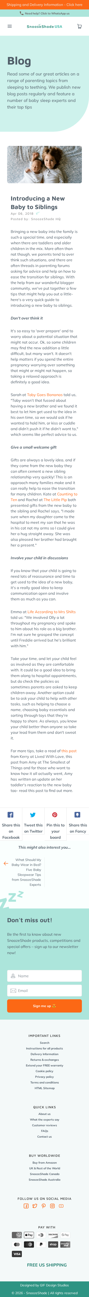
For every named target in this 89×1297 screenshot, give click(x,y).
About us (44, 1114)
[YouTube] (61, 1207)
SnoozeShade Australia (44, 1179)
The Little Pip (55, 499)
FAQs (44, 1131)
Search (44, 1042)
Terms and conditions (44, 1082)
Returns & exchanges (44, 1059)
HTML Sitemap (45, 1088)
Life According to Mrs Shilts (52, 611)
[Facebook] (26, 1207)
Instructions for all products (44, 1048)
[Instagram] (52, 1207)
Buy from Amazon (45, 1162)
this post (69, 750)
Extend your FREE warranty (44, 1065)
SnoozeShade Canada (44, 1174)
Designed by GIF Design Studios (44, 1285)
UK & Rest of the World (44, 1168)
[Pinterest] (43, 1207)
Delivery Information (44, 1054)
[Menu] (9, 26)
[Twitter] (35, 1207)
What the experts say (44, 1119)
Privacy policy (44, 1077)
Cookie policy (44, 1071)
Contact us (44, 1136)
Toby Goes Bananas (45, 394)
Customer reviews (44, 1125)
